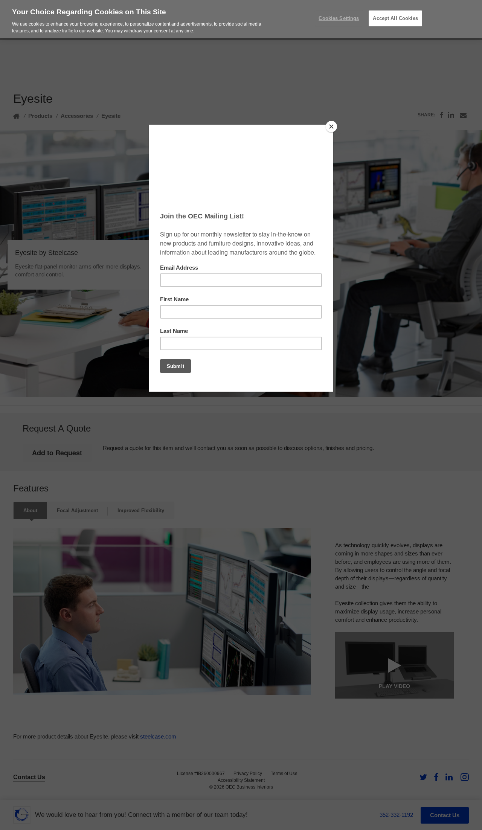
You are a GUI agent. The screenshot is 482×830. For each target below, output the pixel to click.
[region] (241, 19)
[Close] (331, 126)
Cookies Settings (339, 18)
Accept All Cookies (395, 18)
